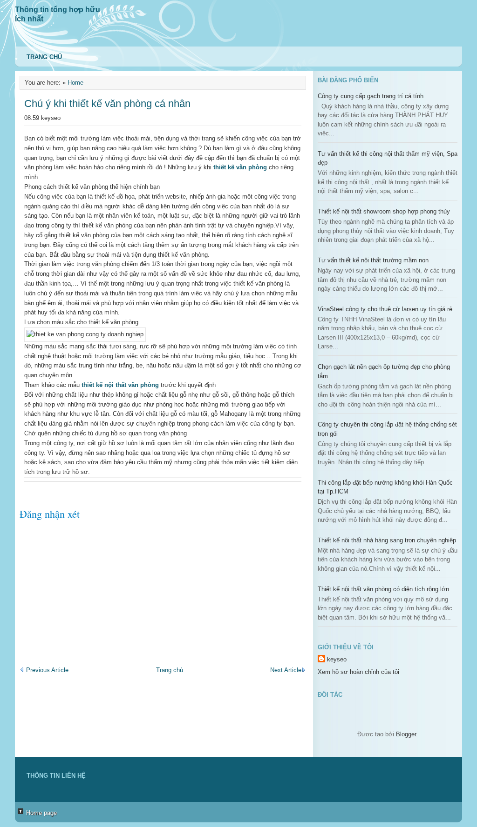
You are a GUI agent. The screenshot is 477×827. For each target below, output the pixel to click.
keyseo (337, 659)
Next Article (285, 670)
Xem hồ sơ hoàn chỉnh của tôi (358, 671)
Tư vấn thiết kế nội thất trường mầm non (373, 260)
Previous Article (46, 670)
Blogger (406, 734)
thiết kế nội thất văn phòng (120, 384)
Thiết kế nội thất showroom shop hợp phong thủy (384, 211)
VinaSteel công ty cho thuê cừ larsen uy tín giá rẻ (385, 309)
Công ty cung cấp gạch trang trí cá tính (370, 96)
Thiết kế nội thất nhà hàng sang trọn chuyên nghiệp (387, 540)
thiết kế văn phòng (240, 167)
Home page (41, 812)
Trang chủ (44, 56)
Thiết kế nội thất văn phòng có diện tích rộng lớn (383, 589)
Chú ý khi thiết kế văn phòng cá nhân (107, 103)
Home (75, 82)
